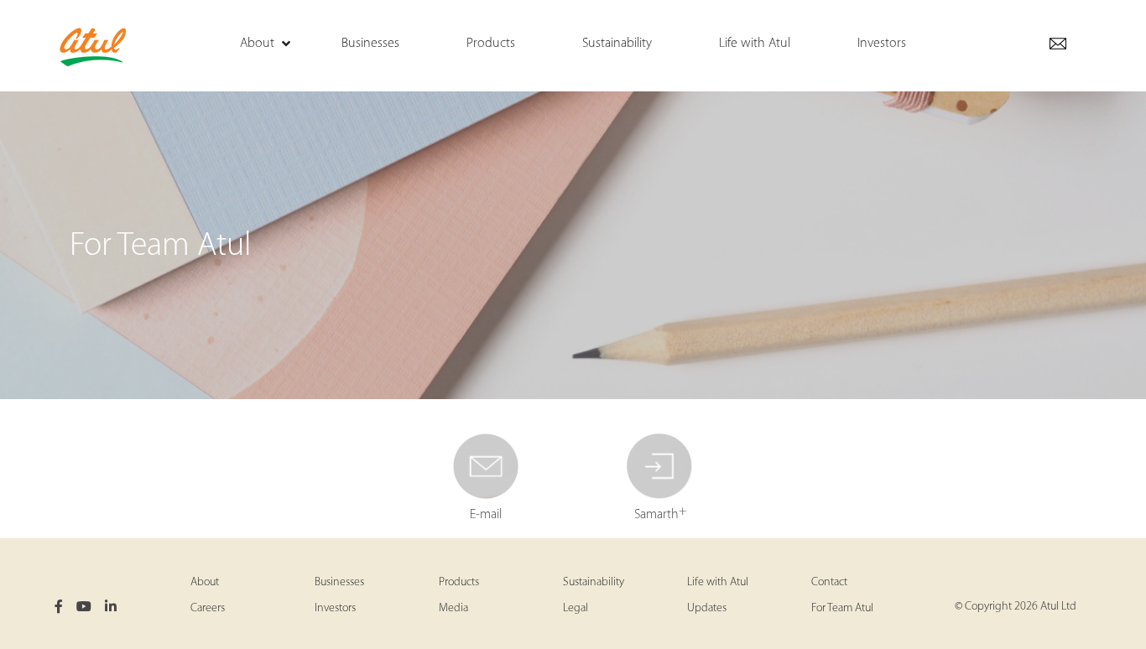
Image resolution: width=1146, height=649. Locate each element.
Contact (829, 582)
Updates (707, 608)
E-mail (486, 515)
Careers (207, 608)
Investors (335, 608)
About (204, 582)
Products (459, 582)
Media (453, 608)
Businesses (339, 582)
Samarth (660, 513)
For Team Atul (842, 608)
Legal (575, 608)
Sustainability (593, 582)
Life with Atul (717, 582)
